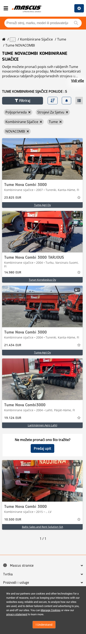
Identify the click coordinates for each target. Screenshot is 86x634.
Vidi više (77, 80)
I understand (44, 624)
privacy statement (16, 614)
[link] (42, 159)
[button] (22, 101)
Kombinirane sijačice (36, 39)
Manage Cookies (51, 610)
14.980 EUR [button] (12, 272)
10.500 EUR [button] (12, 519)
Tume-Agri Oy (42, 205)
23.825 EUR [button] (12, 197)
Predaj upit (42, 448)
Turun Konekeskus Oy (42, 280)
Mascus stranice (22, 566)
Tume (61, 39)
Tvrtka (8, 574)
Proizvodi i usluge (16, 583)
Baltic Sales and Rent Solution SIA (42, 527)
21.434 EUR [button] (12, 345)
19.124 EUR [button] (12, 418)
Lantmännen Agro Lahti (42, 425)
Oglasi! (79, 8)
